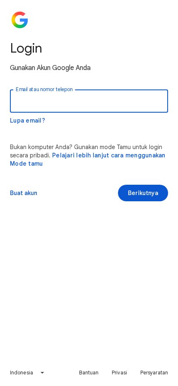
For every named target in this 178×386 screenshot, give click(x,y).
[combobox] (27, 372)
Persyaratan (154, 372)
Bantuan (89, 372)
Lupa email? (27, 120)
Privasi (119, 372)
